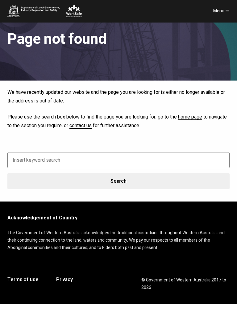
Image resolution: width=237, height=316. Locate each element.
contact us (80, 125)
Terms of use (23, 280)
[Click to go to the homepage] (44, 11)
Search (118, 181)
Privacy (64, 280)
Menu (219, 11)
